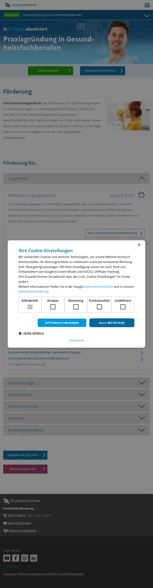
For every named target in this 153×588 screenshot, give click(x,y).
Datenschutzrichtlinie (98, 286)
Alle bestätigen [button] (112, 322)
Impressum (76, 340)
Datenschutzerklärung (34, 291)
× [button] (138, 244)
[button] (31, 333)
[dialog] (76, 294)
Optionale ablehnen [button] (62, 322)
